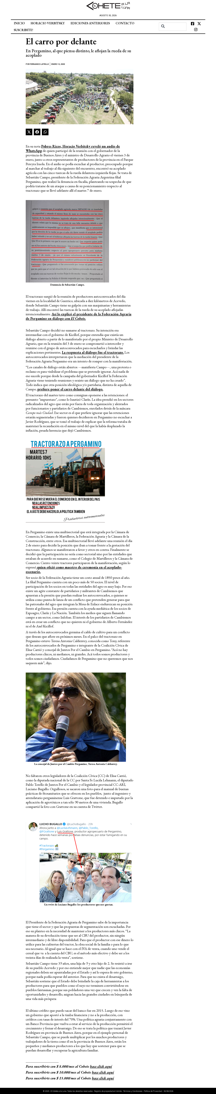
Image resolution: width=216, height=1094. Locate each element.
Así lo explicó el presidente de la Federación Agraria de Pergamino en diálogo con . (78, 316)
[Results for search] (173, 32)
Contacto (125, 23)
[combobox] (173, 27)
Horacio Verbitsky (48, 23)
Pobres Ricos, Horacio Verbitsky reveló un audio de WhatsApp (73, 148)
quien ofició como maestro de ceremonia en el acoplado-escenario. (74, 569)
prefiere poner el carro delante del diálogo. (70, 389)
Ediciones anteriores (90, 23)
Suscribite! (23, 30)
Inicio (19, 23)
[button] (29, 132)
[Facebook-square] (192, 24)
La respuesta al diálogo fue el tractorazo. (93, 352)
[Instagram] (196, 30)
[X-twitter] (199, 24)
